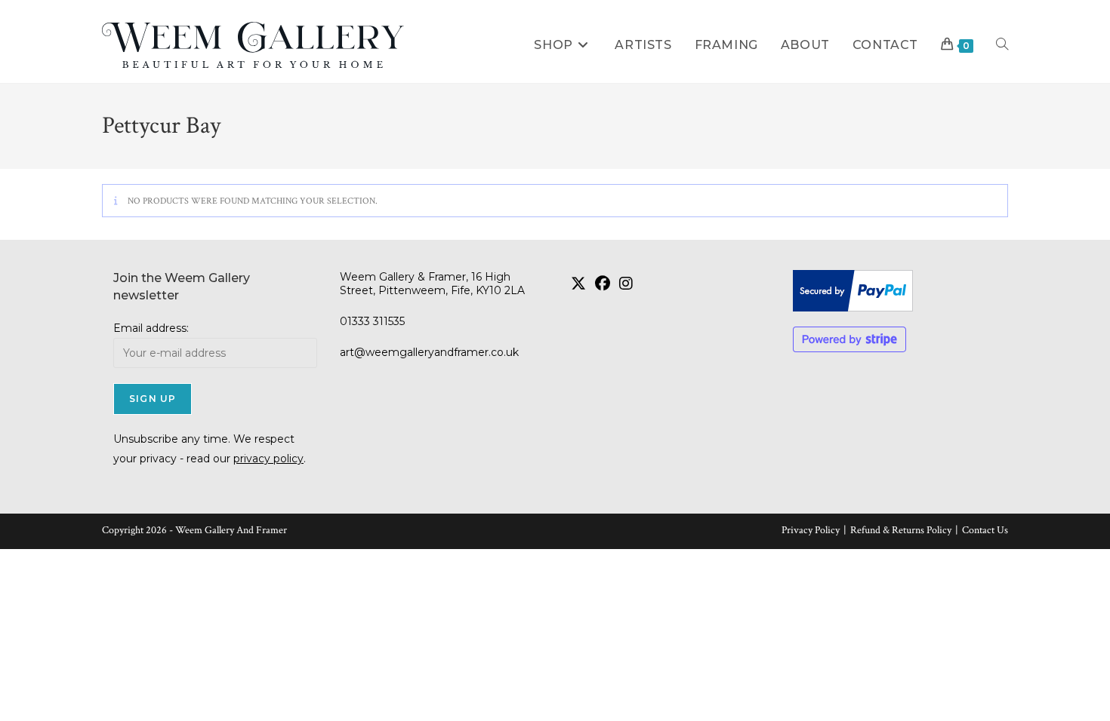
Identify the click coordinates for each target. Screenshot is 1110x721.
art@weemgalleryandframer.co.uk (429, 352)
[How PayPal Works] (895, 290)
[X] (578, 283)
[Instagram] (626, 283)
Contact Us (985, 530)
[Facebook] (602, 283)
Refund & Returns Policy (900, 530)
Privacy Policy (811, 530)
